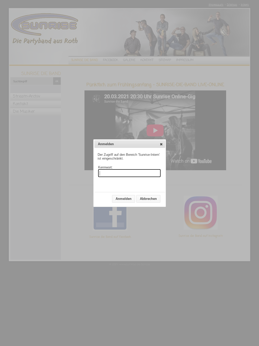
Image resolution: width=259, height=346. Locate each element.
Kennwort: (105, 167)
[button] (161, 144)
